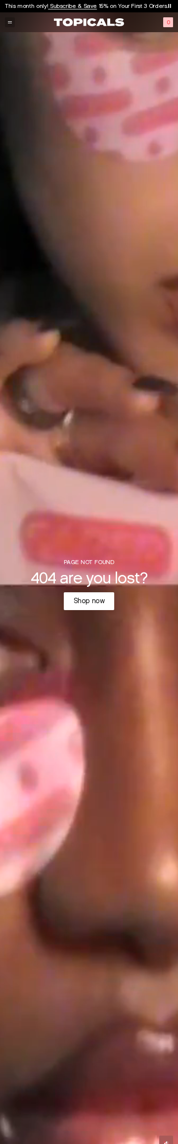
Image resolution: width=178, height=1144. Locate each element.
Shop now (89, 601)
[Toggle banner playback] (169, 6)
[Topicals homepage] (89, 22)
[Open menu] (10, 22)
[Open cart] (168, 22)
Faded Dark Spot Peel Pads (91, 5)
